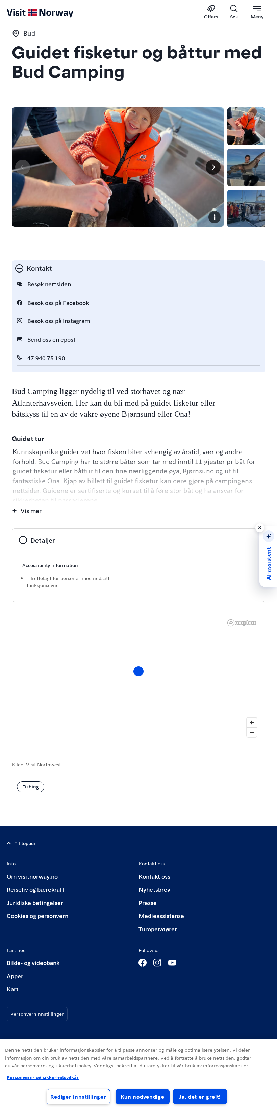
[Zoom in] (252, 722)
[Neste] (213, 167)
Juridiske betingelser (35, 902)
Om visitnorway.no (32, 876)
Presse (147, 902)
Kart (13, 989)
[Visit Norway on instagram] (157, 963)
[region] (138, 678)
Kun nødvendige (143, 1096)
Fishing (30, 786)
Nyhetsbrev (154, 889)
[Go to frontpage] (50, 12)
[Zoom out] (252, 732)
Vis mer (31, 510)
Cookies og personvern (37, 916)
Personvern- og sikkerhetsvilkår (43, 1077)
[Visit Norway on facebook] (142, 963)
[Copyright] (214, 217)
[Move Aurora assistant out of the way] (259, 527)
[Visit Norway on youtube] (172, 963)
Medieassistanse (161, 916)
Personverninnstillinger (37, 1014)
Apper (15, 976)
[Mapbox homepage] (242, 623)
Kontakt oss (154, 876)
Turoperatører (157, 929)
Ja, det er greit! (200, 1096)
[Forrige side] (22, 167)
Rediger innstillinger (78, 1096)
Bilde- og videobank (33, 962)
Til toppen (26, 843)
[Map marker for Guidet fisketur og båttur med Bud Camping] (138, 671)
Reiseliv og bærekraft (36, 889)
